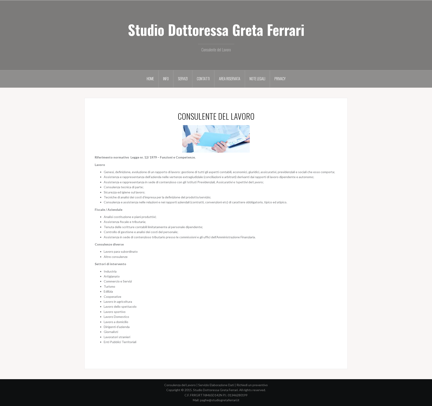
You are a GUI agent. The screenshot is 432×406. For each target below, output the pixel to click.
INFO (166, 78)
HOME (150, 78)
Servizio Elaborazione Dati (216, 385)
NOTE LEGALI (257, 78)
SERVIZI (183, 78)
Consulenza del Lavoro (180, 385)
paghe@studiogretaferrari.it (219, 400)
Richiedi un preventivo (252, 385)
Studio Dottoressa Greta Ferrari (216, 29)
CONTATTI (203, 78)
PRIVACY (280, 78)
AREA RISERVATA (229, 78)
